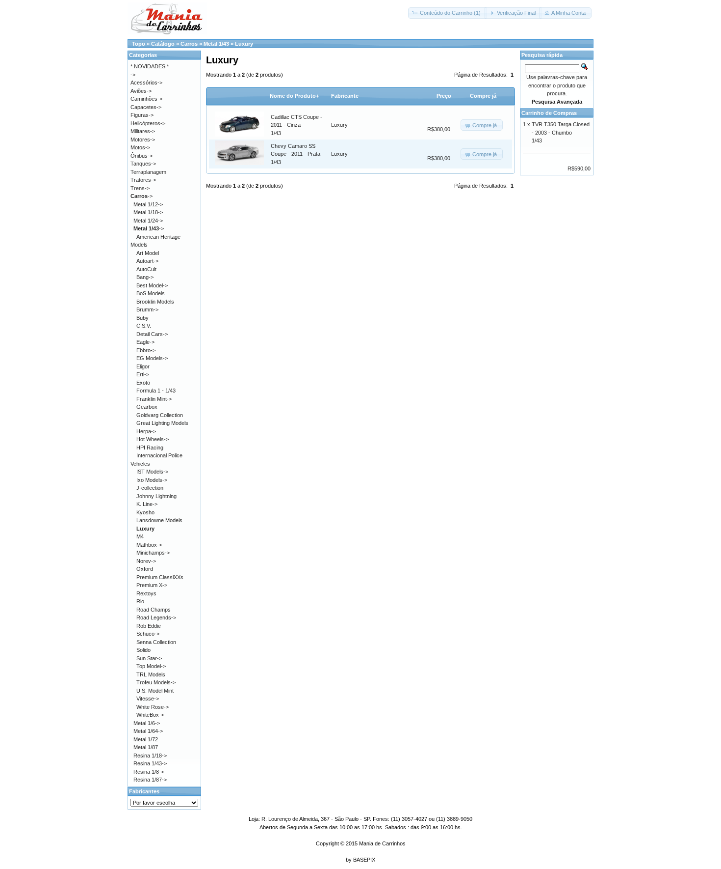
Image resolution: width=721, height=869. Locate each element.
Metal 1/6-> (146, 723)
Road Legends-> (156, 617)
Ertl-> (142, 374)
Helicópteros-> (147, 123)
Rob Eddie (148, 626)
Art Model (147, 253)
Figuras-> (142, 115)
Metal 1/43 (216, 44)
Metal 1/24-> (148, 221)
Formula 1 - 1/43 (156, 390)
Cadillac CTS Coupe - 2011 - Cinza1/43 (296, 125)
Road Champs (153, 610)
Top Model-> (151, 666)
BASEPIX (364, 860)
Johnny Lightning (156, 496)
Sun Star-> (149, 658)
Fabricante (345, 96)
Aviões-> (141, 91)
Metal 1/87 (145, 747)
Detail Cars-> (152, 334)
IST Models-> (152, 472)
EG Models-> (152, 358)
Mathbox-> (149, 545)
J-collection (149, 488)
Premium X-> (151, 585)
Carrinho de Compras (549, 113)
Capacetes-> (145, 107)
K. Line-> (146, 504)
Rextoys (146, 593)
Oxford (144, 569)
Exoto (143, 383)
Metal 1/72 (145, 739)
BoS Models (150, 293)
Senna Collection (156, 642)
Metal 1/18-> (148, 212)
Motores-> (142, 139)
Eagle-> (145, 342)
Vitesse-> (147, 698)
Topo (138, 44)
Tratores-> (143, 180)
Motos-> (140, 147)
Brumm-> (147, 309)
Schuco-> (147, 634)
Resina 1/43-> (150, 763)
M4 (140, 536)
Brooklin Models (155, 302)
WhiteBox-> (150, 715)
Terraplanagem (148, 172)
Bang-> (145, 277)
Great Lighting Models (162, 423)
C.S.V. (143, 326)
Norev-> (146, 561)
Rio (140, 601)
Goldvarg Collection (159, 415)
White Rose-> (152, 707)
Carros (189, 44)
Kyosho (145, 512)
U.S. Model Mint (155, 691)
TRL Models (150, 674)
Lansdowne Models (159, 520)
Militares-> (142, 131)
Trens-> (140, 188)
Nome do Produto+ (294, 96)
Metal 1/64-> (148, 731)
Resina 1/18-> (150, 755)
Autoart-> (147, 261)
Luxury (244, 44)
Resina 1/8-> (148, 772)
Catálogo (163, 44)
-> (141, 196)
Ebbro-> (145, 350)
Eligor (143, 366)
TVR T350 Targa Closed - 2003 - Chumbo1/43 (561, 132)
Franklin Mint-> (154, 399)
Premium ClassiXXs (159, 577)
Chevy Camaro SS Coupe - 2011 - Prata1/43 (295, 154)
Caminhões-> (146, 99)
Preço (444, 96)
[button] (447, 13)
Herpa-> (146, 431)
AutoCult (146, 269)
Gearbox (146, 407)
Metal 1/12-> (148, 204)
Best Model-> (152, 285)
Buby (142, 318)
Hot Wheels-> (152, 439)
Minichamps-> (153, 553)
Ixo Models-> (151, 480)
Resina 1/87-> (150, 780)
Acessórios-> (146, 82)
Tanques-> (143, 164)
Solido (143, 650)
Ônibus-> (141, 156)
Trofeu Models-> (156, 682)
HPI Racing (149, 447)
